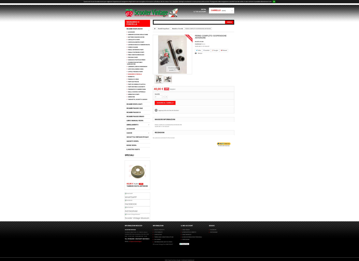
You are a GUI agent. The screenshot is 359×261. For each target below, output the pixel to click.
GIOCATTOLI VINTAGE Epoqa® (138, 137)
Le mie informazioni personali (192, 237)
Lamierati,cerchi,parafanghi (137, 66)
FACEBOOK (213, 229)
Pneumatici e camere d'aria (137, 89)
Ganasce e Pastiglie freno (136, 60)
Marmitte (131, 76)
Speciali (129, 155)
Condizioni (198, 44)
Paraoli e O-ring (133, 79)
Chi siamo (157, 239)
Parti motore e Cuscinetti (136, 86)
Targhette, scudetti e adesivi (137, 99)
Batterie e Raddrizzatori (136, 37)
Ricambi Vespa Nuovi (134, 29)
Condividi (206, 50)
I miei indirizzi (186, 234)
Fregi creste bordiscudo (136, 54)
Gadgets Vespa (133, 141)
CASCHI (129, 133)
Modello (197, 41)
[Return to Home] (155, 29)
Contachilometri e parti (136, 42)
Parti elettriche (133, 81)
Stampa (200, 53)
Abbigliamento (132, 125)
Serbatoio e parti (133, 94)
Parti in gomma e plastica (136, 84)
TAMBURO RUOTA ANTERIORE (137, 186)
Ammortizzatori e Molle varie (138, 34)
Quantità (157, 94)
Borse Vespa (131, 145)
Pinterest (224, 50)
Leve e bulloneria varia (135, 69)
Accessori (131, 32)
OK (274, 1)
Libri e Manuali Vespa (135, 121)
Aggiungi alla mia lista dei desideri (168, 110)
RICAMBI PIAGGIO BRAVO (135, 116)
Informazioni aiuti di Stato (163, 242)
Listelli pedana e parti (135, 71)
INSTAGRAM (213, 232)
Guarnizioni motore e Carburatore (134, 63)
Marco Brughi (176, 260)
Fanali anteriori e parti (136, 49)
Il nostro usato (133, 149)
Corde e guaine (133, 47)
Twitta (199, 50)
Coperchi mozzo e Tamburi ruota (139, 44)
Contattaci (158, 234)
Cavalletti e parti (134, 39)
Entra (203, 9)
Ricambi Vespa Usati (134, 104)
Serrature (131, 97)
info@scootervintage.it (135, 241)
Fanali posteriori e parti (136, 52)
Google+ (215, 50)
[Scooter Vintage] (152, 13)
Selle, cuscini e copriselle (136, 92)
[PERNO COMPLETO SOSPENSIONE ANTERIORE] (159, 79)
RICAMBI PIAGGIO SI (134, 112)
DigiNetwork (191, 260)
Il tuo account (200, 12)
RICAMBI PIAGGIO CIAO (135, 108)
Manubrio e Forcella (135, 74)
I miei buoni (185, 239)
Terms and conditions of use (163, 237)
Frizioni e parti (133, 57)
